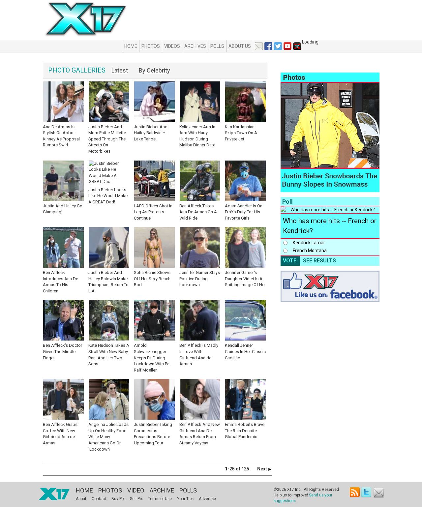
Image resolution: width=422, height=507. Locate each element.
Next (262, 468)
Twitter (366, 492)
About (81, 498)
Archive (162, 490)
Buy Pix (118, 498)
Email (378, 492)
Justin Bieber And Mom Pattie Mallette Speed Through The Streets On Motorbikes (107, 139)
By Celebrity (154, 70)
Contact (99, 498)
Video (135, 490)
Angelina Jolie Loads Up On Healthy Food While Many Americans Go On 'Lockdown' (108, 436)
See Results (319, 260)
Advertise (207, 498)
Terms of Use (160, 498)
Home (130, 46)
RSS (354, 492)
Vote (289, 260)
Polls (217, 46)
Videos (172, 46)
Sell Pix (136, 498)
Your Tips (185, 498)
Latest (119, 70)
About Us (239, 46)
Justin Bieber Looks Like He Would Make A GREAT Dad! (108, 195)
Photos (150, 46)
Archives (195, 46)
